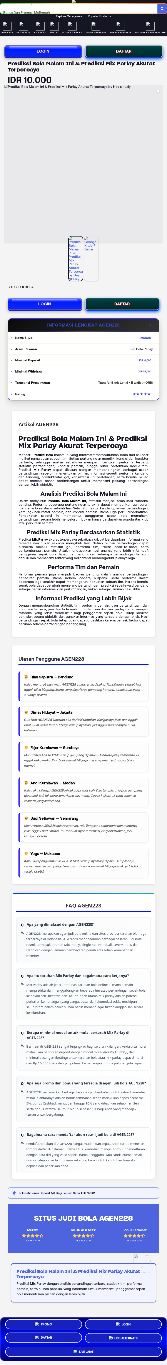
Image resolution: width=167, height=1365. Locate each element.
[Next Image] (159, 165)
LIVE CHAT (86, 1351)
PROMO (46, 1326)
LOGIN (43, 51)
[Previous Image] (7, 165)
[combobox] (79, 9)
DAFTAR (124, 51)
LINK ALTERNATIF (126, 1338)
